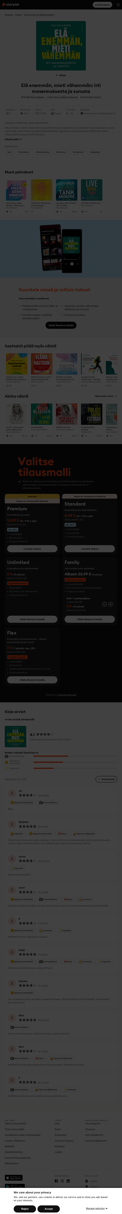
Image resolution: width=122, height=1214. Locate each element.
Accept (49, 1209)
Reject (24, 1209)
